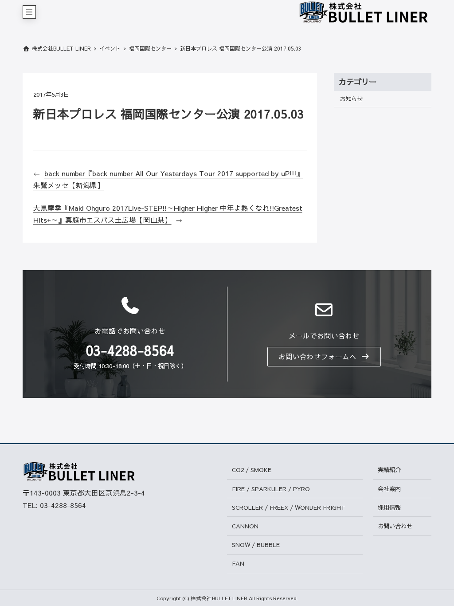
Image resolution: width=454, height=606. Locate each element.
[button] (323, 356)
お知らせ (351, 98)
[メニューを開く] (29, 12)
